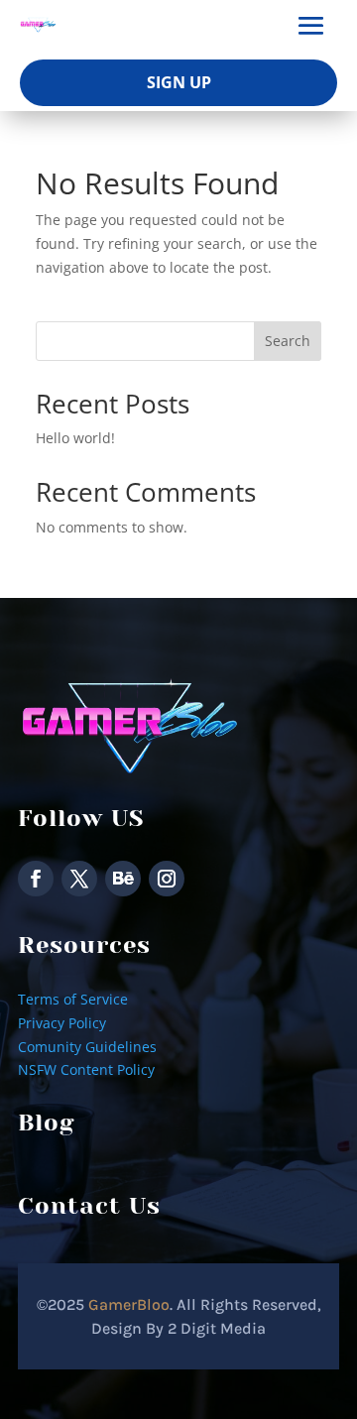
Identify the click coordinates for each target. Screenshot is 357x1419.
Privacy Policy (62, 1022)
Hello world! (75, 437)
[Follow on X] (79, 878)
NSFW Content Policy (86, 1069)
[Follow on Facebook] (36, 878)
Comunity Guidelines (87, 1046)
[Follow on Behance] (123, 878)
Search (287, 340)
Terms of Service (73, 999)
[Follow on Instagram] (166, 878)
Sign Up (179, 82)
